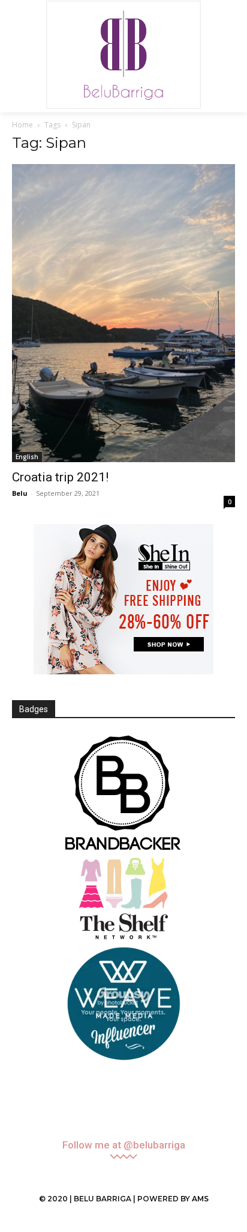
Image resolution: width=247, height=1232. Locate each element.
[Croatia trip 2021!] (123, 313)
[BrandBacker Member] (123, 794)
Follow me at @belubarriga (123, 1145)
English (27, 457)
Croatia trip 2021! (60, 477)
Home (22, 125)
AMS (200, 1198)
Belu (20, 493)
